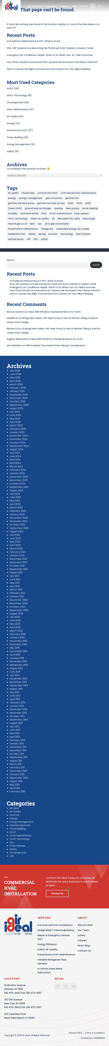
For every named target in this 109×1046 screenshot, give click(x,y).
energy (12, 198)
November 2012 (18, 712)
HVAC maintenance (61, 213)
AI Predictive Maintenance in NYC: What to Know (33, 41)
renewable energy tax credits (72, 228)
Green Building (15, 137)
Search (11, 260)
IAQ (12, 842)
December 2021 (18, 558)
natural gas (89, 218)
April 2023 (15, 504)
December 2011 (18, 747)
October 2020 (17, 606)
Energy (11, 123)
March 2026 (16, 384)
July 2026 (15, 370)
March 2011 (16, 764)
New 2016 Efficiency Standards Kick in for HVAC (55, 311)
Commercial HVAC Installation (55, 925)
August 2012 (16, 723)
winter (44, 239)
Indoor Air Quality (47, 949)
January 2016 (17, 658)
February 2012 (17, 740)
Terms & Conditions (95, 1032)
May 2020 (15, 623)
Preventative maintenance (23, 228)
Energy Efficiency (47, 944)
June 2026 (15, 374)
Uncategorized (15, 102)
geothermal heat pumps (51, 203)
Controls (14, 815)
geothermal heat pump (21, 203)
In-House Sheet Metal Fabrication (49, 970)
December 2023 (19, 476)
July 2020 (15, 617)
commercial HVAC (47, 193)
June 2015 (15, 671)
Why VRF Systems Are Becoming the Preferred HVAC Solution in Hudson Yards (50, 48)
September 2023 (19, 487)
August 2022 (16, 531)
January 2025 (17, 432)
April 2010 (15, 788)
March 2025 (16, 425)
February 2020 (18, 634)
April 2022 (15, 545)
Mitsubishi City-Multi (68, 218)
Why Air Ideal (85, 925)
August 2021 (16, 572)
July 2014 (15, 675)
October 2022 (17, 524)
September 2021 (19, 569)
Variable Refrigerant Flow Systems (51, 961)
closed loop (28, 193)
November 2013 (18, 682)
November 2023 (18, 480)
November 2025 (19, 398)
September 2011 (18, 757)
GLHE (79, 203)
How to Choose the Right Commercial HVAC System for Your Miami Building (48, 69)
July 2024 (15, 452)
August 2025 (16, 408)
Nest (32, 223)
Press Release (17, 845)
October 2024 (17, 442)
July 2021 (14, 576)
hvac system (81, 213)
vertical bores (16, 239)
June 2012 (15, 730)
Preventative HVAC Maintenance (56, 954)
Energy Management (18, 144)
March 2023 (16, 507)
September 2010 (19, 777)
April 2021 (15, 586)
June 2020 (15, 620)
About (64, 6)
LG (53, 218)
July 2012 (14, 726)
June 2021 (15, 579)
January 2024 (17, 473)
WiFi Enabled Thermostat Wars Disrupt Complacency (56, 345)
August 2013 (16, 688)
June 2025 (15, 415)
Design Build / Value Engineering (55, 930)
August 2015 (16, 668)
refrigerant (47, 228)
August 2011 (16, 760)
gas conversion (54, 198)
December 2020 (19, 600)
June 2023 (15, 497)
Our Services (34, 6)
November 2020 (19, 603)
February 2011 (17, 767)
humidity (12, 213)
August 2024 (16, 449)
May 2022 (15, 541)
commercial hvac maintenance (78, 193)
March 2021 (16, 589)
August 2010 (16, 781)
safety (32, 234)
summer (53, 234)
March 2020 (16, 630)
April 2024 (15, 463)
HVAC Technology (17, 95)
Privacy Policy (75, 1032)
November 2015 (18, 661)
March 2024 (16, 466)
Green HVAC (15, 208)
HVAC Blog (84, 945)
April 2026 (15, 381)
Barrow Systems (16, 311)
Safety (10, 151)
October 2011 (17, 753)
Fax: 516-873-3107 (31, 993)
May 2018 (15, 647)
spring (41, 234)
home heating (90, 208)
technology (66, 234)
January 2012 (17, 743)
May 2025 (15, 418)
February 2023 (18, 511)
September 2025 (19, 405)
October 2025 (17, 401)
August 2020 (16, 613)
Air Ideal (14, 808)
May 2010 (15, 784)
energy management (31, 198)
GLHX (88, 203)
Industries (51, 6)
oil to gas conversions (57, 223)
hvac (44, 213)
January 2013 (17, 706)
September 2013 (19, 685)
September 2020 (19, 610)
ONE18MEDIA (99, 1038)
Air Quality (12, 116)
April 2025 (15, 422)
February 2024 (18, 470)
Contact (83, 6)
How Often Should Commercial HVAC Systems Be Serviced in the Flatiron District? (52, 62)
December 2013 (18, 678)
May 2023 (15, 500)
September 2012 (19, 719)
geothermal (72, 198)
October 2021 (17, 565)
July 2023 (15, 493)
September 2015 (19, 665)
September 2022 (19, 528)
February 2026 (18, 387)
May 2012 (15, 733)
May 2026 (15, 377)
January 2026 (17, 391)
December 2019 (18, 641)
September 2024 (19, 446)
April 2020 (15, 627)
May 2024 (15, 459)
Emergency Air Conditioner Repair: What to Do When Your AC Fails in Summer (50, 55)
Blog (74, 6)
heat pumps (72, 208)
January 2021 (17, 596)
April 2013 (15, 699)
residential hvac (17, 234)
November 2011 (18, 750)
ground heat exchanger (38, 208)
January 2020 (17, 637)
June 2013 (15, 695)
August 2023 (16, 490)
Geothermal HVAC (17, 130)
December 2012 (18, 709)
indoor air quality (40, 218)
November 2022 (18, 521)
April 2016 (15, 654)
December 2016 (18, 651)
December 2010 (18, 771)
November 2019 (18, 644)
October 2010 (17, 774)
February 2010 (17, 791)
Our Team (83, 930)
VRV (35, 239)
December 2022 (19, 517)
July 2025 (15, 411)
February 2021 (17, 593)
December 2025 (19, 394)
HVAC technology (18, 218)
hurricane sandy (29, 213)
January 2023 (17, 514)
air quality (13, 193)
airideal (11, 318)
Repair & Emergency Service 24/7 (53, 937)
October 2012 (17, 716)
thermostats (83, 234)
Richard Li (12, 328)
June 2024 (15, 456)
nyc (40, 223)
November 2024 (19, 439)
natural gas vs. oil (17, 223)
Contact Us (57, 893)
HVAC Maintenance (18, 109)
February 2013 (17, 702)
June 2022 (15, 538)
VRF (28, 239)
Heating (58, 208)
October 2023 (17, 483)
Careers (82, 940)
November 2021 (18, 562)
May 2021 (15, 582)
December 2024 (19, 435)
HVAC (10, 88)
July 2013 (14, 692)
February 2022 (18, 552)
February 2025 (18, 428)
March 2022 (16, 548)
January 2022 (17, 555)
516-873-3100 (12, 993)
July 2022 (15, 535)
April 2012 (15, 736)
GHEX (71, 203)
